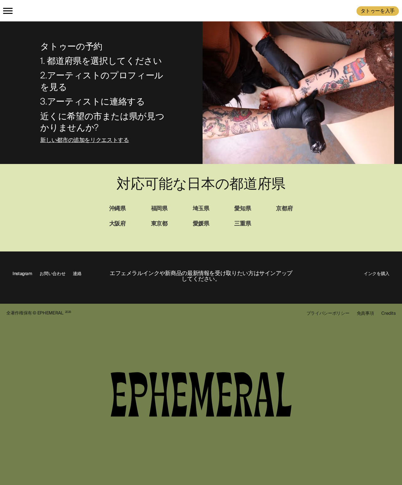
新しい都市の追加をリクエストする (84, 140)
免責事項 (365, 313)
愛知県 (242, 208)
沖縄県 (117, 208)
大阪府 (117, 223)
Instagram (22, 273)
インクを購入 (376, 273)
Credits (388, 313)
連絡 (77, 273)
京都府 (284, 208)
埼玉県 (201, 208)
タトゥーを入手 (378, 11)
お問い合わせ (52, 273)
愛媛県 (201, 223)
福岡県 (159, 208)
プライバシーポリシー (328, 313)
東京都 (159, 223)
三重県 (242, 223)
